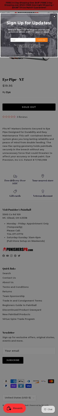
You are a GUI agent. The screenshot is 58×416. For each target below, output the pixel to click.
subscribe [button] (41, 40)
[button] (54, 16)
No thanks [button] (29, 53)
